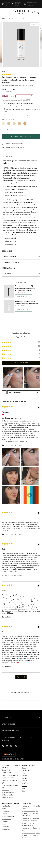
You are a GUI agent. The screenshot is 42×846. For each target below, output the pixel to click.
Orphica (24, 780)
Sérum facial (5, 790)
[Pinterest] (7, 746)
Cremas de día (6, 770)
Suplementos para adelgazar (30, 811)
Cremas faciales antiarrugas (10, 775)
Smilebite (24, 786)
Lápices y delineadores (8, 816)
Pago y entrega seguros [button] (10, 731)
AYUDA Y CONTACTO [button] (8, 724)
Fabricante (6, 274)
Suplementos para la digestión (31, 833)
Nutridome (5, 19)
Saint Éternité (26, 783)
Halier (23, 773)
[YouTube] (16, 746)
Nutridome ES (7, 759)
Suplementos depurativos (29, 821)
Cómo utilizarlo (9, 257)
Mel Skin (24, 775)
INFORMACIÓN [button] (6, 717)
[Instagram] (11, 746)
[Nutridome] (8, 90)
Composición (7, 251)
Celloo (24, 768)
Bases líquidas (23, 19)
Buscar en (20, 759)
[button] (6, 75)
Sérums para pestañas (8, 792)
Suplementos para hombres (30, 835)
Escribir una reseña (21, 363)
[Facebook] (3, 746)
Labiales (4, 824)
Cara (17, 19)
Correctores (5, 826)
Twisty (23, 788)
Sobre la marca (8, 268)
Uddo (23, 791)
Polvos (4, 808)
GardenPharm (26, 770)
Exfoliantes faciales (7, 795)
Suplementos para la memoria (30, 818)
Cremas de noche (7, 772)
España (9, 754)
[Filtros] (4, 392)
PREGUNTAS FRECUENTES (11, 262)
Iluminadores (5, 811)
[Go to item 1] (13, 377)
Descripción (7, 157)
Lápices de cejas (6, 819)
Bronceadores (6, 829)
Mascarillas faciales (7, 797)
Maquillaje (12, 19)
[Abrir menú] (4, 12)
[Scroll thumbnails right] (37, 377)
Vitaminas (25, 838)
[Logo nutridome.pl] (21, 12)
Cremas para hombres (8, 778)
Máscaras (4, 814)
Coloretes (5, 821)
